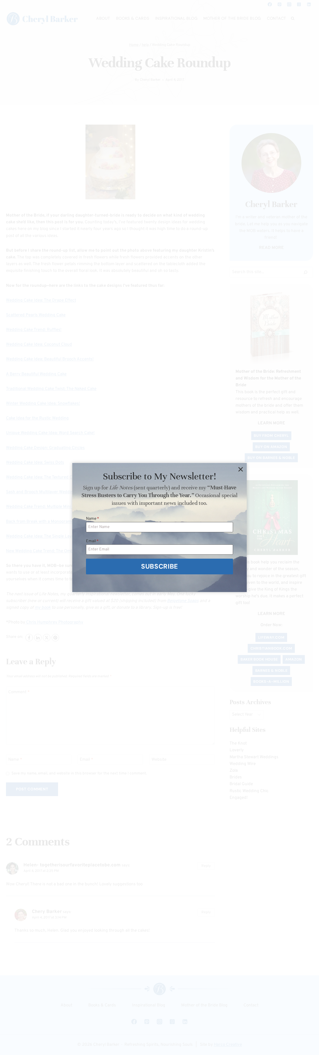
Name (92, 518)
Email (92, 541)
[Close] (240, 469)
